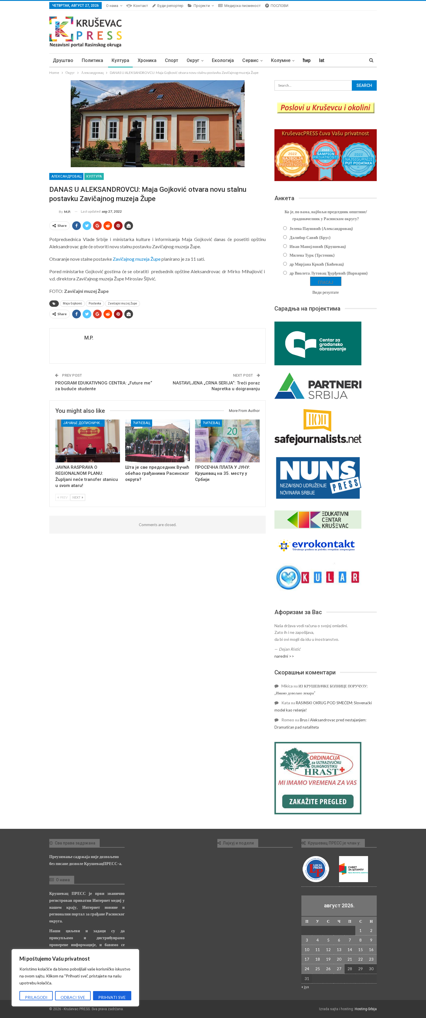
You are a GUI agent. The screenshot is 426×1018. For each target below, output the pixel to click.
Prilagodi (36, 997)
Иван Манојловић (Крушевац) (318, 246)
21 (349, 959)
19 (328, 959)
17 (307, 959)
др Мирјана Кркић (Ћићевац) (317, 264)
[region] (75, 977)
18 (317, 959)
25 (317, 968)
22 (360, 959)
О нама (112, 5)
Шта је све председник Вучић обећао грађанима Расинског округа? (157, 473)
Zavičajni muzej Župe (122, 303)
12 (328, 949)
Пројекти (202, 5)
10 (307, 949)
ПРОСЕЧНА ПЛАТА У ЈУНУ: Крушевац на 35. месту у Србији (222, 473)
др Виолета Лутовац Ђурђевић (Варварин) (329, 273)
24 (307, 968)
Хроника (147, 60)
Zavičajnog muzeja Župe (137, 259)
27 (339, 968)
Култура (120, 60)
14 (349, 949)
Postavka (95, 303)
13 (339, 949)
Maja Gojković (72, 303)
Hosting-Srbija (366, 1009)
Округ (193, 60)
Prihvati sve (112, 997)
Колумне (280, 60)
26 (328, 968)
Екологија (223, 60)
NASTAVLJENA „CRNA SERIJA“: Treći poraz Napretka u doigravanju (216, 385)
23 (371, 959)
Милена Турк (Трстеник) (312, 255)
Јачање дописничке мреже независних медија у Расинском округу (84, 423)
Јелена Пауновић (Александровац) (321, 228)
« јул (305, 986)
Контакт (140, 5)
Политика (92, 60)
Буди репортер (170, 5)
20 (339, 959)
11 (317, 949)
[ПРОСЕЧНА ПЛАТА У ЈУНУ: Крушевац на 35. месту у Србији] (227, 440)
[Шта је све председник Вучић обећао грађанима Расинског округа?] (157, 440)
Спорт (171, 60)
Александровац (66, 176)
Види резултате (325, 292)
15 (360, 949)
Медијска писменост (242, 5)
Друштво (63, 60)
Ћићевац (141, 423)
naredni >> (284, 656)
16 (371, 949)
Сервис (250, 60)
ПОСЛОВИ (279, 5)
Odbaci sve (73, 997)
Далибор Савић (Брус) (310, 237)
